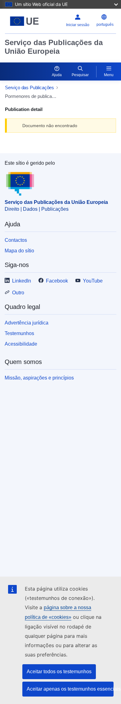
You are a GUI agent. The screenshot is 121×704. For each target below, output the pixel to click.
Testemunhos (19, 333)
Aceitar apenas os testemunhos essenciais (70, 689)
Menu (109, 75)
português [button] (105, 24)
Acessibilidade (21, 344)
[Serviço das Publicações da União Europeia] (24, 21)
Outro (18, 292)
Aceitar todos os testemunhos (59, 671)
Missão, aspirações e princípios (39, 377)
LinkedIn (21, 280)
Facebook (57, 280)
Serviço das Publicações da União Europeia (54, 46)
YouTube (93, 280)
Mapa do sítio (19, 250)
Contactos (16, 240)
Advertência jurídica (26, 322)
